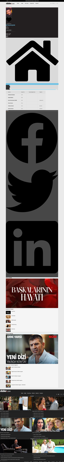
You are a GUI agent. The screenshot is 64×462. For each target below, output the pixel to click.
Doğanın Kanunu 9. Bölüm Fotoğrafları (38, 416)
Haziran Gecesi (10, 108)
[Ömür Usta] (8, 330)
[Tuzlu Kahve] (8, 317)
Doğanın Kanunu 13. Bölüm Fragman (17, 371)
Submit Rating (9, 30)
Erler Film (41, 105)
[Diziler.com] (10, 3)
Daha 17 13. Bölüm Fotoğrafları (5, 413)
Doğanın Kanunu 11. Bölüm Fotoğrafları (38, 413)
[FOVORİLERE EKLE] (9, 18)
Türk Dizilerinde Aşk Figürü (36, 457)
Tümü (57, 89)
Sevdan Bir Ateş (13, 324)
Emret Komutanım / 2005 (12, 100)
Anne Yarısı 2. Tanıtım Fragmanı (12, 365)
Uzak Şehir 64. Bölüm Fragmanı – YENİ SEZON (18, 384)
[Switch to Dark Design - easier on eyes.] (51, 3)
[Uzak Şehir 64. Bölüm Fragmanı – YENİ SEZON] (8, 386)
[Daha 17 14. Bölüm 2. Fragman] (8, 377)
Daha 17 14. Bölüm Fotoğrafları (4, 411)
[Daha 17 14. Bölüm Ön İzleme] (8, 368)
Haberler (36, 3)
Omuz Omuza (10, 103)
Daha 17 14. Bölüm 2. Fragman (37, 434)
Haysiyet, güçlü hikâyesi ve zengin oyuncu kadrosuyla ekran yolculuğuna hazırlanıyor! (12, 457)
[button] (32, 138)
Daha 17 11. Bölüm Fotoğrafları (5, 416)
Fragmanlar (32, 3)
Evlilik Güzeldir (13, 320)
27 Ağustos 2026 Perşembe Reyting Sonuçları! (39, 459)
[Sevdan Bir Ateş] (8, 325)
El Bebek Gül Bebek (11, 94)
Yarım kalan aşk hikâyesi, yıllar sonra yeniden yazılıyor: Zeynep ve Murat (10, 459)
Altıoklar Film (41, 100)
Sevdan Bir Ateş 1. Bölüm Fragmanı (16, 380)
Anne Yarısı (13, 311)
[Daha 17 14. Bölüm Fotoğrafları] (16, 403)
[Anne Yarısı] (8, 312)
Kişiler (22, 3)
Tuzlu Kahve (13, 315)
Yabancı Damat (11, 105)
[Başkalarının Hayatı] (32, 293)
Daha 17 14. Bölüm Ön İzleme (15, 367)
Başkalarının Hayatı (9, 309)
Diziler (18, 3)
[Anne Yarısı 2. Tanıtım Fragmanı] (32, 349)
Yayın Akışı (26, 3)
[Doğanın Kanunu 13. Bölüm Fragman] (8, 372)
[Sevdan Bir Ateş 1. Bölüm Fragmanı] (8, 381)
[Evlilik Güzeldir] (8, 321)
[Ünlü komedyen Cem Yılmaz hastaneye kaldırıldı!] (16, 446)
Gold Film (41, 108)
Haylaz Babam (10, 97)
